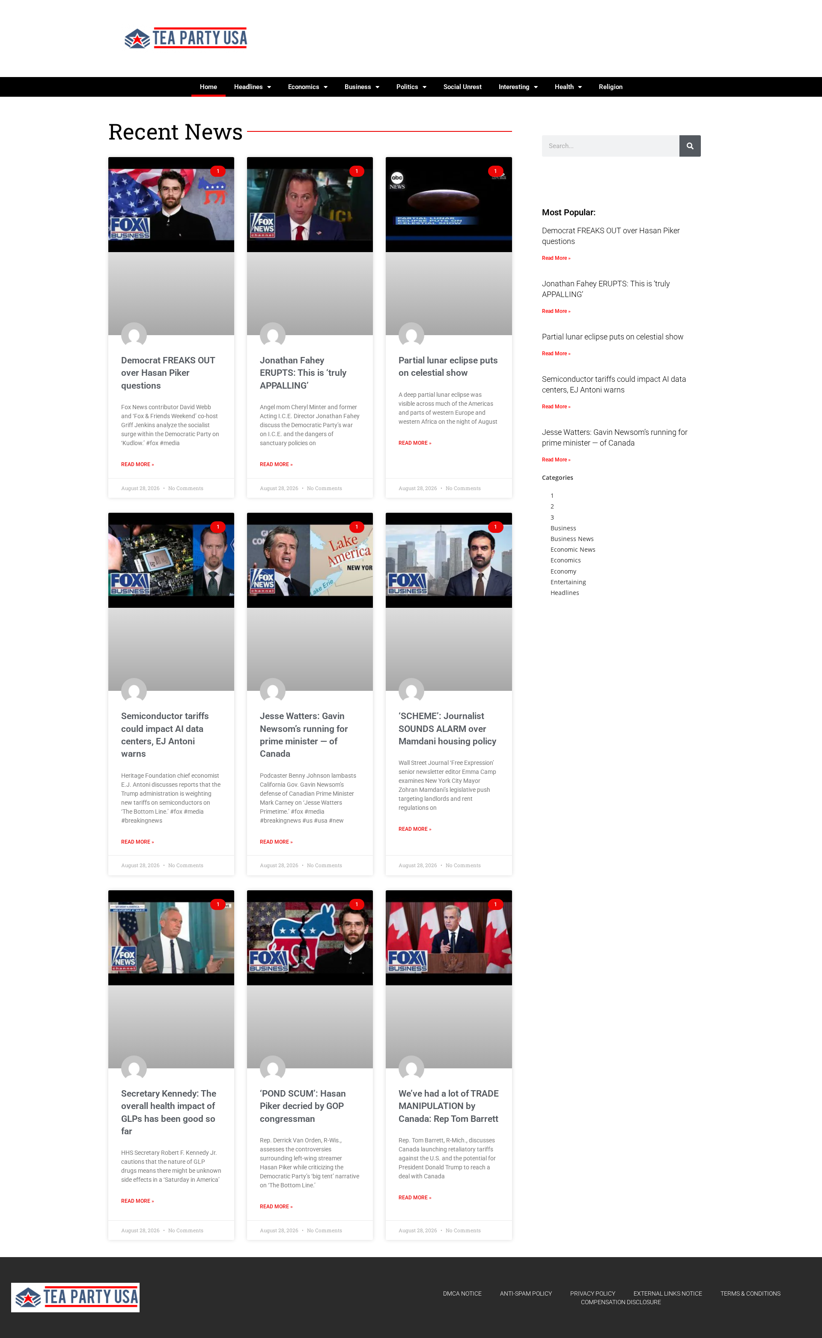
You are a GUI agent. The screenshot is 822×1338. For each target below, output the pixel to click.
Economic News (573, 549)
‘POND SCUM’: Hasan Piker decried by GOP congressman (303, 1106)
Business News (572, 539)
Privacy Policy (592, 1293)
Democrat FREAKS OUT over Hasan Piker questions (168, 373)
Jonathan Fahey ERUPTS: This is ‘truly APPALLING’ (303, 373)
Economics (303, 87)
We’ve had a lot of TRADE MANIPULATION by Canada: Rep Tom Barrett (449, 1106)
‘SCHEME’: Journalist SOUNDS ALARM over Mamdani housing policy (447, 728)
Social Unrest (463, 87)
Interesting (514, 87)
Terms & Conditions (750, 1293)
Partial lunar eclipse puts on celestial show (613, 336)
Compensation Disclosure (621, 1302)
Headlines (248, 87)
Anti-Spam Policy (526, 1293)
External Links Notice (668, 1293)
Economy (563, 571)
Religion (610, 87)
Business (358, 87)
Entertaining (568, 582)
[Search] (690, 146)
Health (564, 87)
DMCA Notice (462, 1293)
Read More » (137, 464)
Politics (407, 87)
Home (208, 87)
